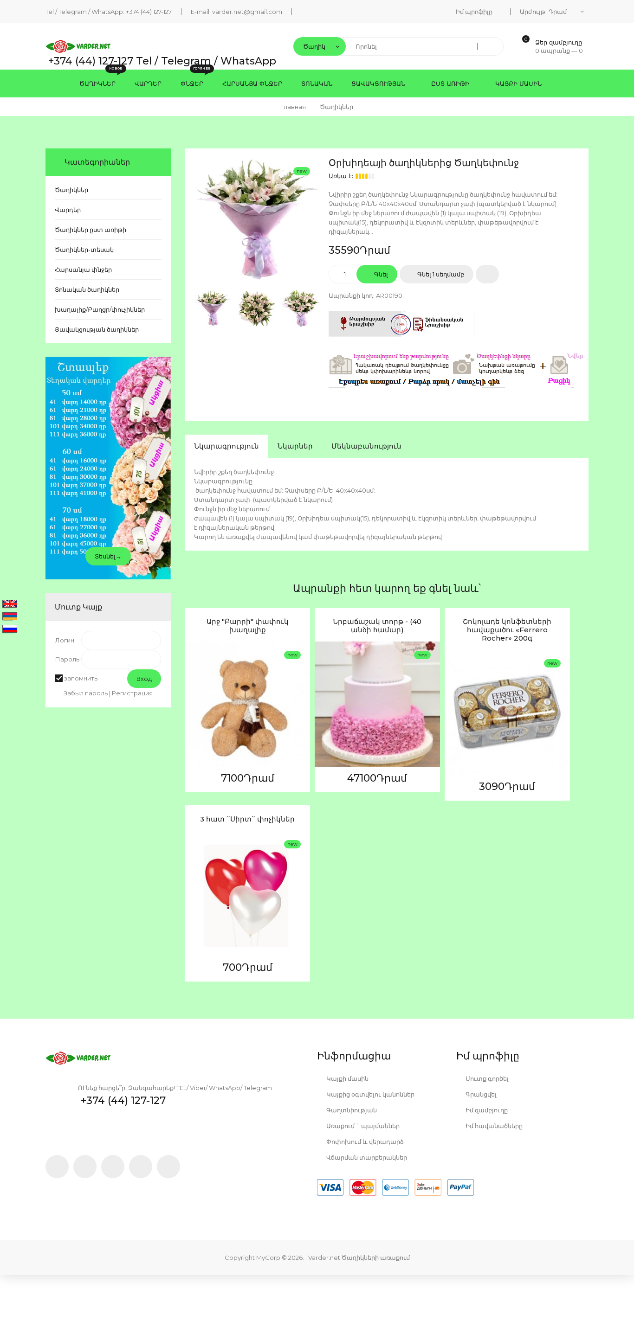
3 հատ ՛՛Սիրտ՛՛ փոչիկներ (247, 819)
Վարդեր (68, 209)
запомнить (80, 678)
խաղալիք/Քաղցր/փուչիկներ (100, 309)
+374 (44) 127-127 (149, 11)
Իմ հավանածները (493, 1125)
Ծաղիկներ (71, 189)
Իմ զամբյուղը (486, 1110)
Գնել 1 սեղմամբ (440, 274)
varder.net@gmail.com (247, 11)
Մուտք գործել (486, 1078)
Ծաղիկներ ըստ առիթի (90, 229)
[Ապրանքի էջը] (194, 737)
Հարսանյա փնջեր (83, 269)
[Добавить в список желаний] (487, 274)
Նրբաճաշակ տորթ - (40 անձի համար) (377, 625)
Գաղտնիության (351, 1110)
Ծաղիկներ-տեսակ (84, 249)
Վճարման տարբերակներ (366, 1157)
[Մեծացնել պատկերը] (194, 715)
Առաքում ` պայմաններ (362, 1125)
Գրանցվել (480, 1094)
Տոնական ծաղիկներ (87, 289)
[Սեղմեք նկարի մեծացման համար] (256, 220)
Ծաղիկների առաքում (376, 1257)
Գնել (380, 274)
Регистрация (132, 693)
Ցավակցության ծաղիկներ (97, 329)
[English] (9, 604)
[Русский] (9, 629)
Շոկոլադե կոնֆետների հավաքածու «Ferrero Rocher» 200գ (507, 629)
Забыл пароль (86, 693)
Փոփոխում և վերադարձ (364, 1141)
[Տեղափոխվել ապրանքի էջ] (247, 704)
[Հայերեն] (9, 617)
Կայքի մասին (347, 1078)
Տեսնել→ (108, 556)
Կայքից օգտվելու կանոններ (369, 1094)
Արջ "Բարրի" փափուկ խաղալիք (248, 625)
